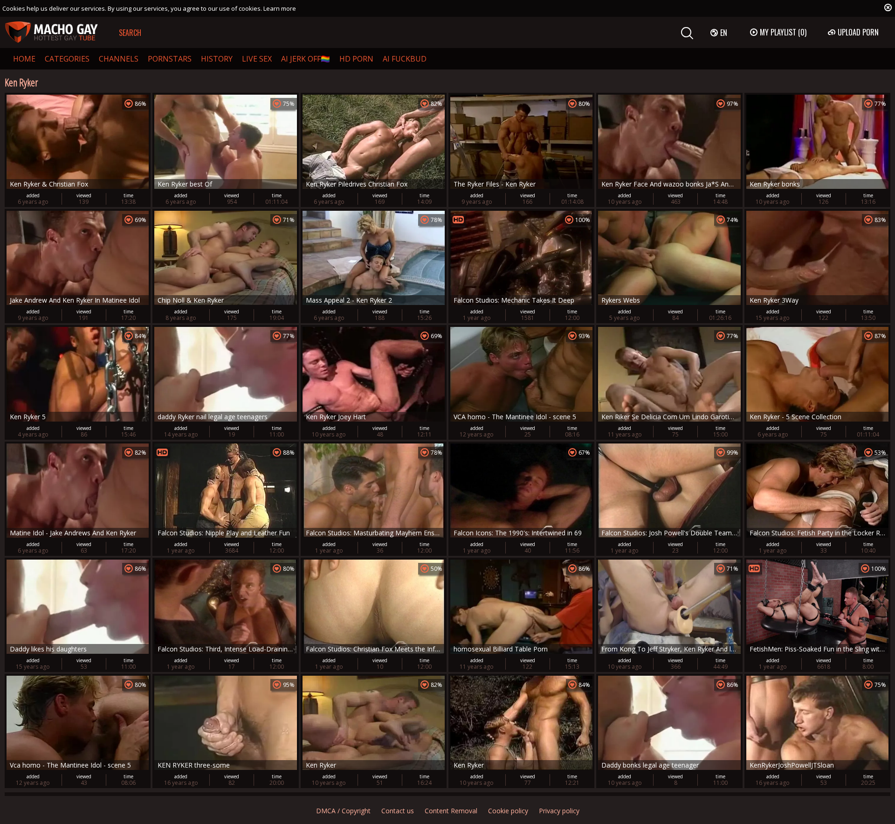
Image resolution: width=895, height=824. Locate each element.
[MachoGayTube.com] (51, 32)
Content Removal (451, 810)
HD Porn (356, 59)
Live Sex (257, 59)
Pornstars (170, 59)
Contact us (397, 810)
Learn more (279, 8)
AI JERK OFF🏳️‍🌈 (305, 59)
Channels (118, 59)
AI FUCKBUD (405, 59)
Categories (67, 59)
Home (24, 59)
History (217, 59)
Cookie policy (508, 810)
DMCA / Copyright (343, 810)
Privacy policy (559, 810)
